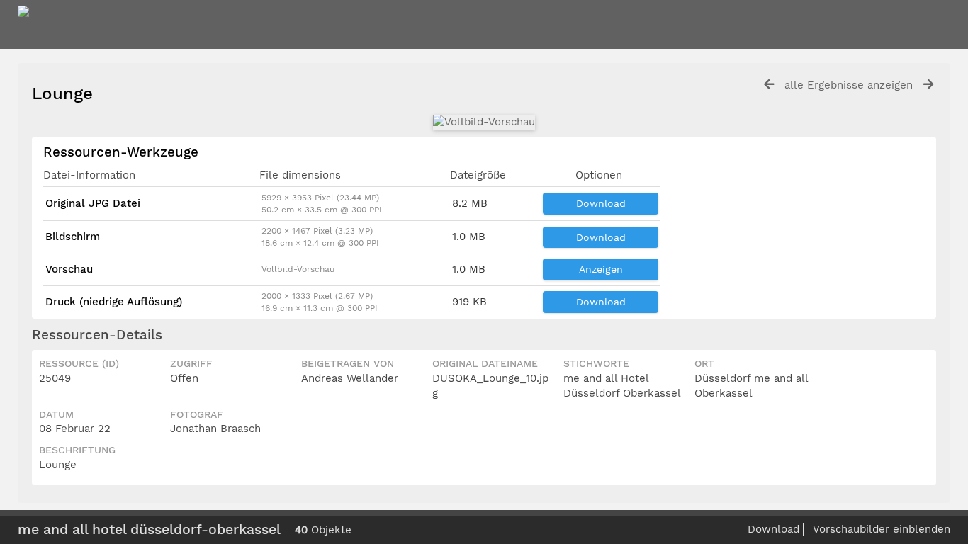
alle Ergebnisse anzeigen (848, 85)
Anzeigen (601, 269)
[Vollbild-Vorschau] (484, 121)
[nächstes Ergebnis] (928, 85)
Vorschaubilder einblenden (881, 529)
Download (601, 203)
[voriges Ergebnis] (769, 85)
